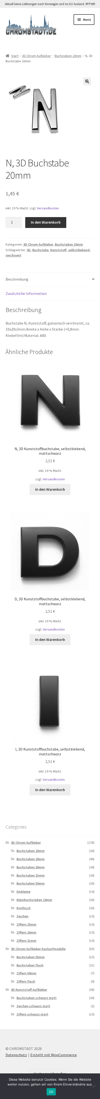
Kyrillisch (24, 908)
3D (29, 250)
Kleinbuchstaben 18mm (34, 900)
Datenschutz (16, 1054)
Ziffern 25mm (26, 924)
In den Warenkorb (46, 222)
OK (51, 1092)
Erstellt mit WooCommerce (53, 1054)
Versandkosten (48, 208)
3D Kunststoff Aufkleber (29, 989)
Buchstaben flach (30, 965)
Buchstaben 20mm (68, 56)
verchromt (13, 255)
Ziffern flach (26, 981)
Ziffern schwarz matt (32, 1014)
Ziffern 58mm (26, 973)
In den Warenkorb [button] (50, 489)
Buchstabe (40, 250)
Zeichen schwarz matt (33, 1006)
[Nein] (94, 1086)
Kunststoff (58, 250)
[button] (87, 81)
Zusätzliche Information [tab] (26, 293)
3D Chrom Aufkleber (36, 56)
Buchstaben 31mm (31, 875)
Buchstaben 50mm (31, 883)
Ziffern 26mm (26, 932)
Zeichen (22, 916)
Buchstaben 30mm (31, 867)
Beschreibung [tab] (17, 279)
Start (14, 56)
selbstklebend (79, 250)
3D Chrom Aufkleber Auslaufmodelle (38, 949)
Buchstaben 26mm (31, 859)
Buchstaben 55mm (31, 957)
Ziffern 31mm (26, 940)
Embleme (23, 891)
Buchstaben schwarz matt (37, 998)
